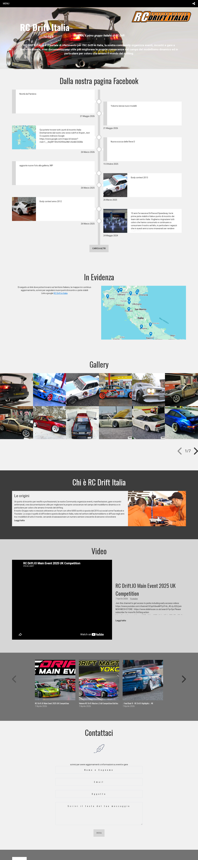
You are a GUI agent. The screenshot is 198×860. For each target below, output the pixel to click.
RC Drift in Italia (61, 293)
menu (6, 3)
